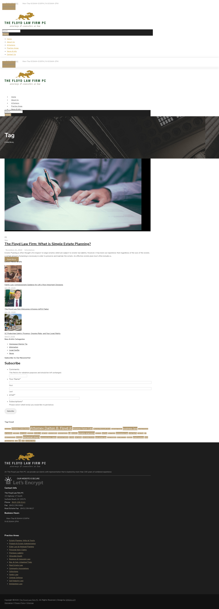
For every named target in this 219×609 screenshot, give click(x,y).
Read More (11, 259)
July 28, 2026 (10, 288)
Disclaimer (9, 603)
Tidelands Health (9, 441)
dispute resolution (63, 433)
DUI (69, 433)
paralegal (19, 437)
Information (30, 250)
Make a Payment (9, 6)
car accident (8, 433)
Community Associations (19, 568)
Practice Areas (13, 48)
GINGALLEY (71, 600)
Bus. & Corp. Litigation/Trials (20, 562)
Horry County (111, 433)
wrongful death (30, 441)
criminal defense (52, 433)
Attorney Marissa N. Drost (102, 429)
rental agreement (111, 437)
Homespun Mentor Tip (18, 344)
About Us (11, 42)
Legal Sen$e (14, 350)
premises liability (63, 437)
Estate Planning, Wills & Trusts (22, 540)
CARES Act (16, 433)
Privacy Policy (19, 603)
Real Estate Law (16, 565)
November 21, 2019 (14, 250)
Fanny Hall (98, 433)
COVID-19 (37, 433)
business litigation (143, 429)
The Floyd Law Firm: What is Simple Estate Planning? (48, 244)
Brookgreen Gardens (116, 429)
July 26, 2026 (10, 312)
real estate (78, 437)
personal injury (31, 437)
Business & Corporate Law (19, 559)
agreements (8, 429)
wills (23, 441)
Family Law (13, 574)
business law (130, 428)
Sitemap (30, 603)
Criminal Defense (16, 577)
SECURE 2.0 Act (121, 437)
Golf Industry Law (16, 581)
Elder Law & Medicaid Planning (21, 546)
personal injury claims (48, 437)
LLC (145, 433)
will (19, 441)
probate (71, 437)
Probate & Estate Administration (22, 543)
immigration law (122, 433)
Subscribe (10, 411)
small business (138, 437)
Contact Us (11, 54)
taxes (146, 437)
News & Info (12, 51)
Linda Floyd (140, 433)
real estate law (101, 437)
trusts (16, 441)
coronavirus (30, 433)
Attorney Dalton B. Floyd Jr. (51, 428)
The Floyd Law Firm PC (28, 600)
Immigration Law (15, 584)
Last (11, 391)
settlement (129, 437)
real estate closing (88, 437)
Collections (13, 571)
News (11, 353)
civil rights (23, 433)
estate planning (86, 433)
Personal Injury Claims (18, 550)
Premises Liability (16, 553)
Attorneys (11, 45)
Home (9, 39)
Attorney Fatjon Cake (83, 428)
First (11, 385)
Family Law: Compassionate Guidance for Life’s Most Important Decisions (34, 284)
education (74, 433)
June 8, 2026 (10, 336)
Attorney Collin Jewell (20, 428)
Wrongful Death (15, 556)
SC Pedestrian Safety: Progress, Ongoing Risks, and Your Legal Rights (32, 333)
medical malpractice (10, 437)
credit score (45, 433)
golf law (104, 433)
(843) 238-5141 (18, 502)
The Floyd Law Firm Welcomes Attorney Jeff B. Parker (27, 309)
